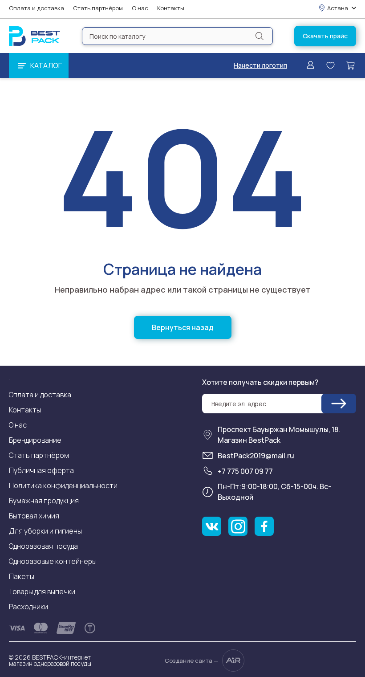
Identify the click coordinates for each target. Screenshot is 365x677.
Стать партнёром (98, 8)
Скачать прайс (325, 36)
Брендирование (35, 440)
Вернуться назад (183, 327)
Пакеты (21, 576)
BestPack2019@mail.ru (256, 456)
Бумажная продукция (44, 501)
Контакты (170, 8)
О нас (140, 8)
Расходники (28, 607)
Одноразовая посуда (43, 546)
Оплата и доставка (36, 8)
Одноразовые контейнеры (53, 561)
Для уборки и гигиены (45, 531)
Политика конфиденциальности (63, 485)
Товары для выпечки (42, 591)
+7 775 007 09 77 (245, 471)
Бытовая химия (34, 516)
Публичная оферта (41, 470)
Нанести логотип (260, 65)
